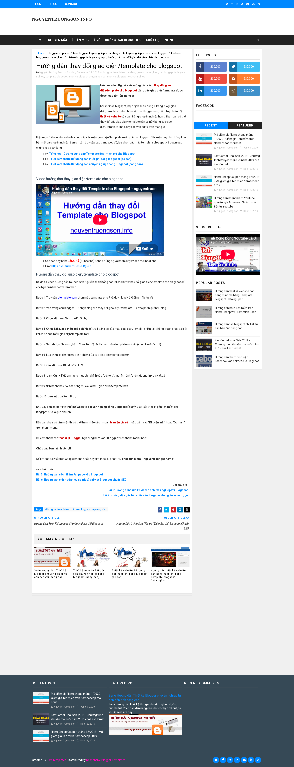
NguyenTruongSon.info (62, 19)
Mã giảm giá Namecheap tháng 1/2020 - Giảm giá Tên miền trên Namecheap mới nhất (234, 139)
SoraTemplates (56, 760)
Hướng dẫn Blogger (121, 40)
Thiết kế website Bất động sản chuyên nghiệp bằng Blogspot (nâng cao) (96, 164)
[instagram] (237, 4)
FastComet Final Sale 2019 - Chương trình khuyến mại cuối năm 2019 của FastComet (237, 160)
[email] (247, 4)
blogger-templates (58, 53)
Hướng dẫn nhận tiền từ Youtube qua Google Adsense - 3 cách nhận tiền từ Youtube (235, 202)
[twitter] (227, 4)
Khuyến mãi (57, 40)
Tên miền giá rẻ (87, 40)
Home (39, 4)
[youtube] (253, 4)
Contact (71, 4)
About (54, 4)
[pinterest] (259, 4)
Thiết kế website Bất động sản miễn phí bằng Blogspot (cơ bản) (90, 158)
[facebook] (232, 4)
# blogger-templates (57, 509)
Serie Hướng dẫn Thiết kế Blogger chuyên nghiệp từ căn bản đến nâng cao (50, 574)
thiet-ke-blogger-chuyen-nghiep (87, 76)
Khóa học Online (160, 40)
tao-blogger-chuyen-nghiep (89, 53)
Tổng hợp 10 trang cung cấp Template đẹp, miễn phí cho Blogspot (92, 153)
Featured (245, 125)
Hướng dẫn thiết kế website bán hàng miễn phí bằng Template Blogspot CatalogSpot (168, 575)
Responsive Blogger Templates (105, 760)
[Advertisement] (112, 634)
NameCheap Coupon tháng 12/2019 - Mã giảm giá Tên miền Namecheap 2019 (237, 181)
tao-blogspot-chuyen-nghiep (125, 53)
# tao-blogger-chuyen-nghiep (90, 509)
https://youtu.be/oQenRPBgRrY (71, 266)
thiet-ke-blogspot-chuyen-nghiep (86, 57)
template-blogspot (156, 53)
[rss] (242, 4)
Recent (211, 125)
